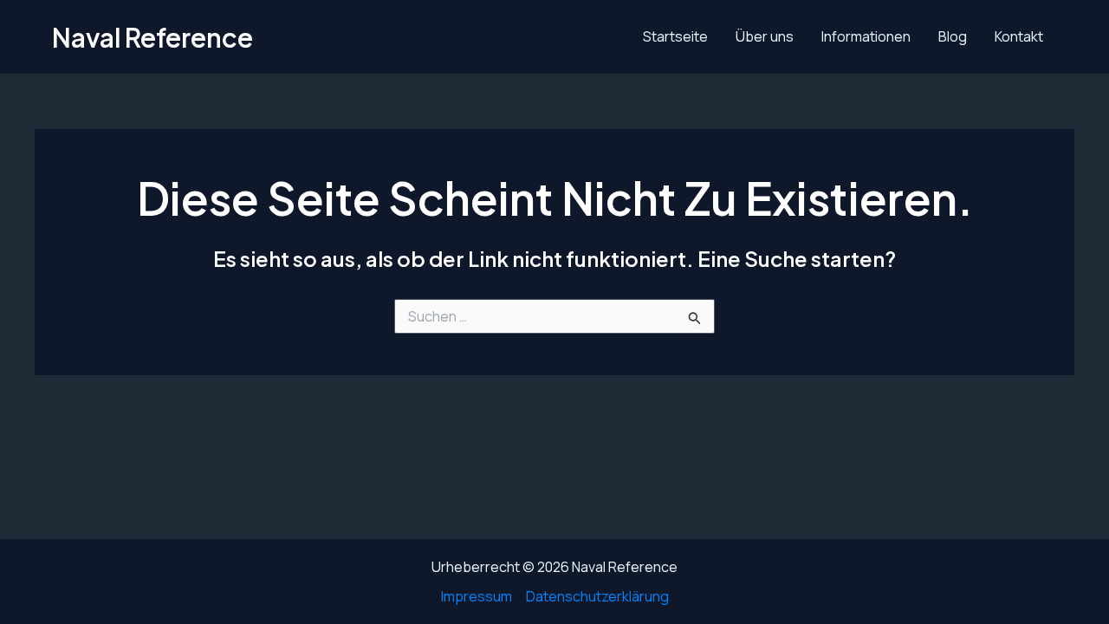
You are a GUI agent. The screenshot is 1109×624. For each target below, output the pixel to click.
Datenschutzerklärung (597, 596)
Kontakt (1019, 36)
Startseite (675, 36)
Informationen (866, 36)
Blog (952, 36)
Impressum (476, 596)
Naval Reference (152, 37)
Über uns (765, 36)
